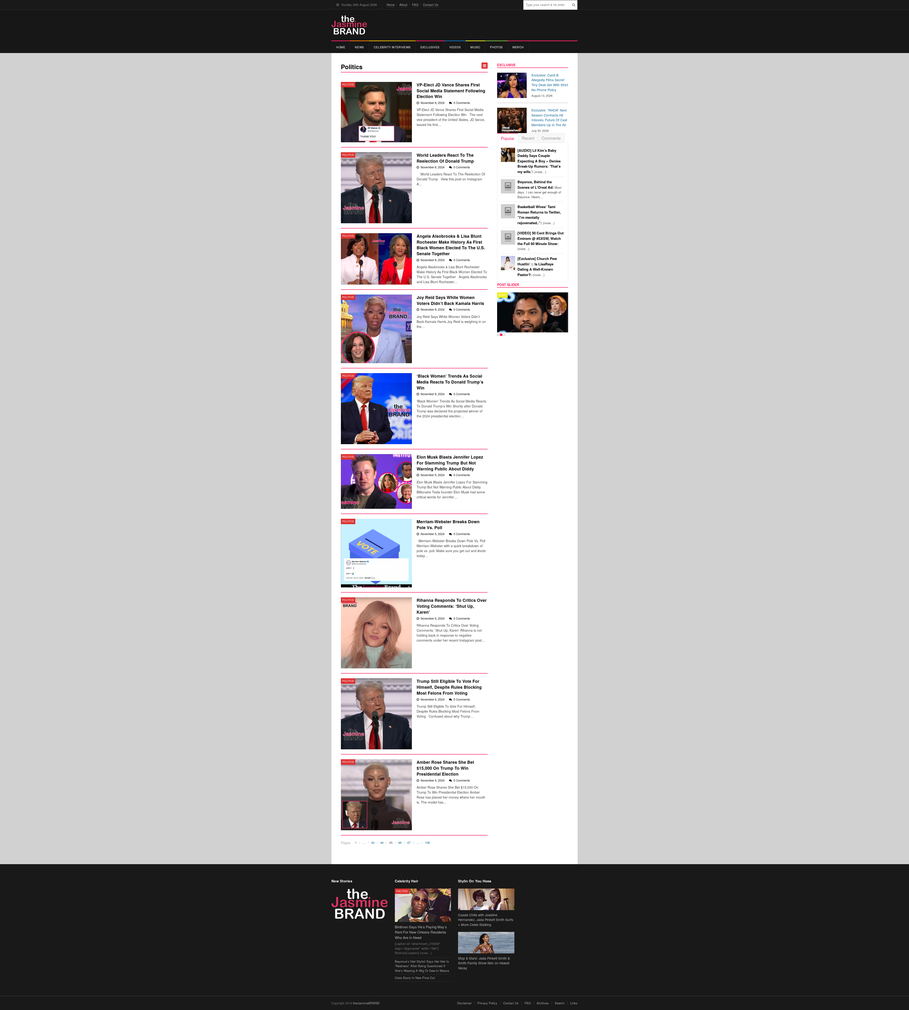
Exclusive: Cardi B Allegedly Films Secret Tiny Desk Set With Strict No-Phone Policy (549, 82)
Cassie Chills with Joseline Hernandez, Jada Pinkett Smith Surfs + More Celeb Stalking (485, 919)
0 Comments (462, 103)
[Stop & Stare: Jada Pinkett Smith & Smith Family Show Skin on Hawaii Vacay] (486, 942)
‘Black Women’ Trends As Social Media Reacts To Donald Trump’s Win (450, 381)
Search (559, 1003)
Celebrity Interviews (392, 47)
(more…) (539, 161)
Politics (348, 84)
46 (399, 842)
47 (408, 842)
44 (381, 842)
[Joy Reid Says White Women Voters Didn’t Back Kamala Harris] (376, 329)
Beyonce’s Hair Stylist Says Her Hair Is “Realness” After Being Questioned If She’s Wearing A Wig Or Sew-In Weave (422, 966)
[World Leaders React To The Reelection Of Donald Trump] (376, 187)
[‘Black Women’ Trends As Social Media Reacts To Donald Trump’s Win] (376, 408)
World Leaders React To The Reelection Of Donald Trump (445, 158)
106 (427, 842)
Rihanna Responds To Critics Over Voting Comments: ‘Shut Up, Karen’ (452, 606)
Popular (507, 138)
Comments (551, 138)
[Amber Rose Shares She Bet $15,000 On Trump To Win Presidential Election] (376, 794)
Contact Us (430, 4)
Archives (543, 1003)
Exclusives (430, 47)
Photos (496, 47)
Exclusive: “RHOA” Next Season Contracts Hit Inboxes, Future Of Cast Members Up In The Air (549, 117)
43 (372, 842)
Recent (528, 138)
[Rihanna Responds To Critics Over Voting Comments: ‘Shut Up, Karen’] (376, 632)
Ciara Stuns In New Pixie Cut (415, 977)
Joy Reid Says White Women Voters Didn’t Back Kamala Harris (450, 300)
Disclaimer (464, 1003)
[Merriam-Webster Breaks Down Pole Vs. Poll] (376, 553)
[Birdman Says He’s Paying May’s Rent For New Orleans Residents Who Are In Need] (423, 905)
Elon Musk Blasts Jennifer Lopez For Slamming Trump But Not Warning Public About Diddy (450, 462)
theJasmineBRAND (366, 1003)
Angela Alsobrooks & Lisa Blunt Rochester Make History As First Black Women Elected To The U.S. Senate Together (451, 244)
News (359, 47)
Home (391, 4)
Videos (455, 47)
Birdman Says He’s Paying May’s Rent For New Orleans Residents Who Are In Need (421, 932)
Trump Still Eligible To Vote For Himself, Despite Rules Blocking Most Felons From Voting (449, 687)
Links (574, 1003)
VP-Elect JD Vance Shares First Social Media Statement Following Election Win (451, 90)
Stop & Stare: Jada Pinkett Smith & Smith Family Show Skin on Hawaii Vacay (484, 963)
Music (475, 47)
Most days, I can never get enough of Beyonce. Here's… (539, 189)
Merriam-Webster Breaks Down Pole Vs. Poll (448, 524)
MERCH (518, 47)
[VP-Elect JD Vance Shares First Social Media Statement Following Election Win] (376, 112)
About (403, 4)
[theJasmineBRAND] (349, 25)
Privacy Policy (487, 1003)
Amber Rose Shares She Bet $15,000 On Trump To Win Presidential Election (445, 768)
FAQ (415, 4)
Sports (504, 295)
